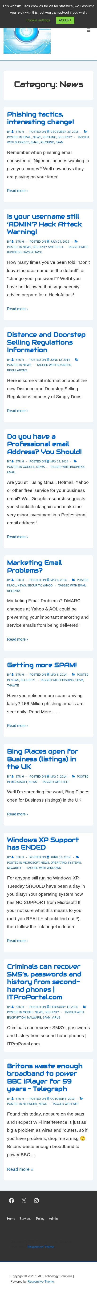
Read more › (17, 191)
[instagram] (36, 1200)
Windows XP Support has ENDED (43, 843)
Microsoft (19, 782)
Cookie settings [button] (38, 20)
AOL (13, 585)
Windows (54, 868)
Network (30, 1104)
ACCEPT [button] (65, 20)
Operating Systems (66, 862)
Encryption (16, 1017)
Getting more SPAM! (42, 665)
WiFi (75, 1104)
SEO (65, 782)
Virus (56, 1017)
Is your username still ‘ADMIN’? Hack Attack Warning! (44, 224)
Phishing (49, 137)
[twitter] (24, 1200)
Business (22, 142)
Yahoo (48, 585)
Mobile (28, 1012)
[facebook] (11, 1200)
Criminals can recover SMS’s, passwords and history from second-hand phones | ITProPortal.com (44, 982)
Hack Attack (32, 252)
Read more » (20, 1169)
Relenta (13, 591)
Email (27, 137)
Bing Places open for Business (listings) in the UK (42, 758)
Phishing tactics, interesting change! (40, 118)
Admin (53, 1218)
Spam (59, 142)
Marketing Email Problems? (34, 566)
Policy (40, 1218)
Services (26, 1218)
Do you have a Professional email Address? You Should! (44, 444)
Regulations (17, 370)
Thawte (13, 685)
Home (11, 1218)
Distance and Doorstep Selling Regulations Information (46, 342)
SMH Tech (55, 247)
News (37, 137)
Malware (34, 1017)
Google (29, 467)
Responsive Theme (41, 1247)
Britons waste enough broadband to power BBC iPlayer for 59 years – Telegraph (45, 1077)
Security (65, 137)
